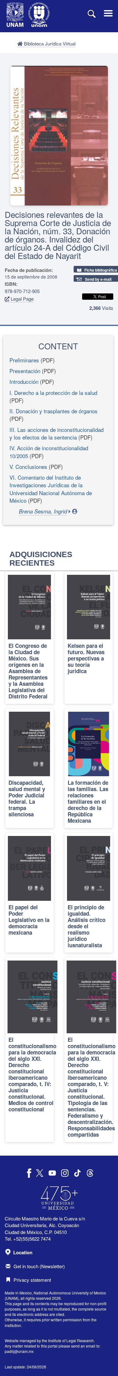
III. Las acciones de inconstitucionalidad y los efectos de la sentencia (56, 433)
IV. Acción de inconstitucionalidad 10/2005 (48, 451)
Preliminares (24, 360)
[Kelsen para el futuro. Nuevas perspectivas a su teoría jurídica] (89, 638)
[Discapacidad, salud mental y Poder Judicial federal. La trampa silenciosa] (29, 768)
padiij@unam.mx (19, 1351)
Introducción (23, 381)
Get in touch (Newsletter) (39, 1266)
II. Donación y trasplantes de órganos (53, 411)
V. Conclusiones (28, 466)
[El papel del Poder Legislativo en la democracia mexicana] (29, 892)
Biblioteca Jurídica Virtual (49, 43)
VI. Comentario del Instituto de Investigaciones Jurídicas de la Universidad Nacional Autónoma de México (50, 488)
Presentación (24, 371)
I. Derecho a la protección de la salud (53, 392)
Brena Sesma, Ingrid (43, 511)
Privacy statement (32, 1279)
